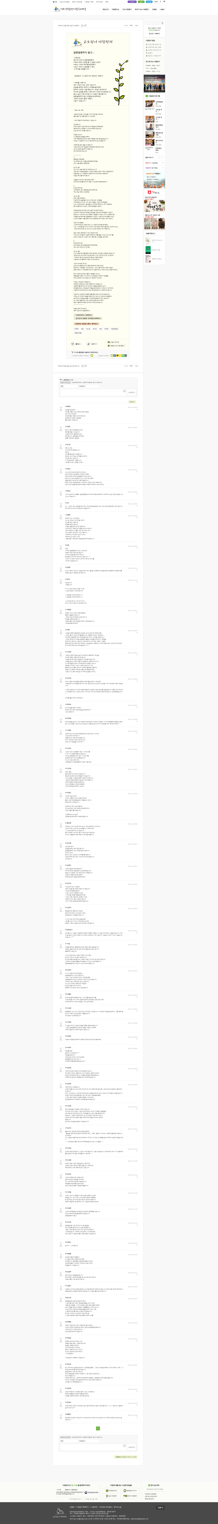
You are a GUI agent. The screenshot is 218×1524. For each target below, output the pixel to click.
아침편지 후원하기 (83, 1507)
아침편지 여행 (89, 2)
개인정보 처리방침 (105, 1507)
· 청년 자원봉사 (151, 177)
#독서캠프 (153, 68)
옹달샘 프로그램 (154, 96)
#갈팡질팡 (114, 329)
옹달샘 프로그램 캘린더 (117, 345)
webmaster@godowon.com (139, 1519)
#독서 (147, 68)
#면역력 (148, 65)
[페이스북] (63, 382)
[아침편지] (61, 382)
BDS (107, 2)
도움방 (72, 1507)
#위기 (158, 65)
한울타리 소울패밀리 (71, 1489)
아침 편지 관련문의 (151, 1494)
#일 (101, 329)
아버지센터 (99, 2)
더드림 (149, 2)
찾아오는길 (117, 1507)
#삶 (82, 329)
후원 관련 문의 (149, 1499)
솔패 (141, 2)
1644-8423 (122, 1516)
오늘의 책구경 (114, 342)
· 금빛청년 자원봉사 (152, 179)
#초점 (106, 329)
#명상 (153, 71)
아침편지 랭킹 (150, 40)
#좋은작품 (78, 333)
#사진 (95, 329)
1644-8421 (150, 1489)
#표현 (76, 329)
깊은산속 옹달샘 (64, 2)
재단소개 (105, 9)
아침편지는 (115, 9)
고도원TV (132, 2)
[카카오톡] (70, 382)
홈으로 (55, 2)
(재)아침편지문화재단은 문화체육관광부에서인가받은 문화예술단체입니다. (69, 1493)
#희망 (153, 65)
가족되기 (157, 33)
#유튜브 (148, 71)
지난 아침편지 (127, 9)
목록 (131, 25)
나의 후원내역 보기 (75, 1499)
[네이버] (68, 382)
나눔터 (162, 9)
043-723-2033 (158, 1489)
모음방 (154, 9)
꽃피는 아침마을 (77, 2)
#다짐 (158, 71)
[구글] (65, 382)
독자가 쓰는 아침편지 (142, 9)
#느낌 (88, 329)
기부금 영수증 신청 (91, 1499)
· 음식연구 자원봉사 (152, 182)
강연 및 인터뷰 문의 (151, 1496)
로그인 (151, 33)
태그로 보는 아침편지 (153, 61)
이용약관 (94, 1507)
